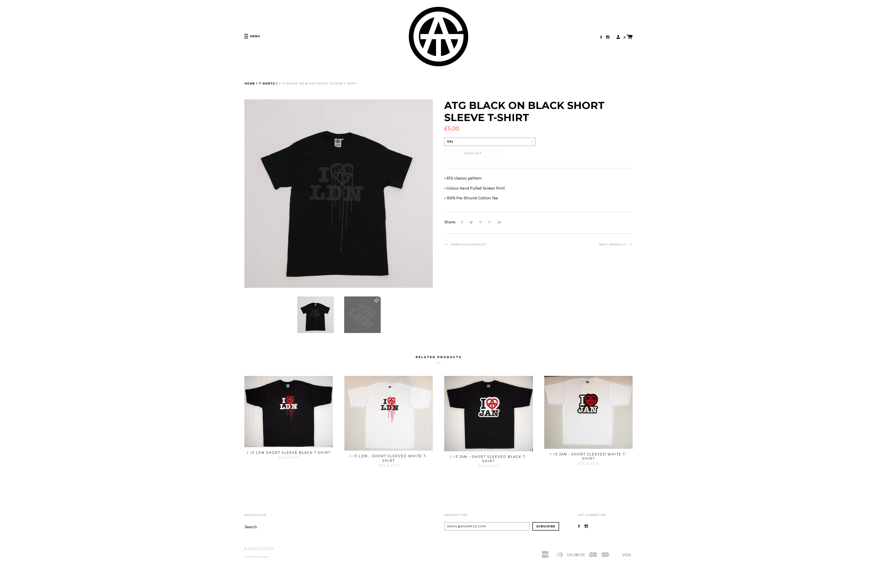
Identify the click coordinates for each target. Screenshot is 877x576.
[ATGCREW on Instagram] (607, 37)
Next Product (613, 244)
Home (250, 83)
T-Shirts (267, 83)
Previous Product (468, 244)
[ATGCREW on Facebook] (601, 37)
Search (250, 527)
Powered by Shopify (256, 556)
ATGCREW (265, 549)
